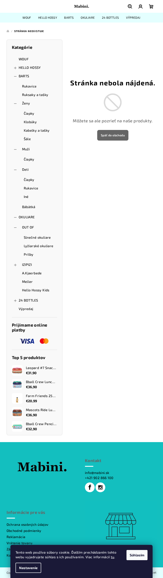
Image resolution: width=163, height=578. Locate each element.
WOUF (24, 59)
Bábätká (28, 207)
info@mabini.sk (97, 473)
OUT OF (28, 227)
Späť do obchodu (113, 135)
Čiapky (29, 113)
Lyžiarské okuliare (38, 246)
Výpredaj (26, 309)
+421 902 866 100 (99, 478)
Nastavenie (28, 568)
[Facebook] (90, 487)
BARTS (24, 76)
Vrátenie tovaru (19, 543)
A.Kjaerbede (32, 273)
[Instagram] (100, 487)
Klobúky (30, 122)
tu (112, 557)
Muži (26, 149)
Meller (27, 281)
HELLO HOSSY (30, 67)
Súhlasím (137, 555)
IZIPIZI (27, 264)
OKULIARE (27, 217)
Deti (25, 169)
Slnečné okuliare (37, 237)
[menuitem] (27, 18)
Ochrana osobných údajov (28, 524)
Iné (26, 197)
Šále (27, 139)
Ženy (26, 103)
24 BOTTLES (28, 300)
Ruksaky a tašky (35, 95)
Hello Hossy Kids (35, 290)
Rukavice (29, 86)
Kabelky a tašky (37, 130)
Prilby (29, 254)
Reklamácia (16, 537)
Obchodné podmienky (24, 531)
